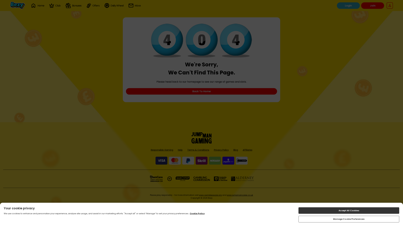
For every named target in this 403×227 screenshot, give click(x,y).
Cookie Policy (197, 213)
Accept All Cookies (349, 210)
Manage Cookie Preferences (348, 219)
